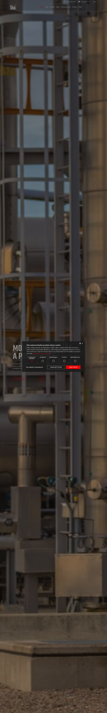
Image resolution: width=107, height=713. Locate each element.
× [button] (82, 343)
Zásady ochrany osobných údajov (42, 353)
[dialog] (53, 356)
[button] (34, 367)
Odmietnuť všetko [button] (56, 367)
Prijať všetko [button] (73, 367)
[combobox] (80, 343)
